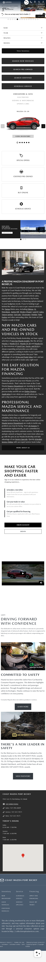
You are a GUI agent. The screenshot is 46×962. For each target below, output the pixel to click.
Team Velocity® (39, 942)
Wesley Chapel (26, 312)
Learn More (23, 707)
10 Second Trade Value (24, 357)
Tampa (7, 309)
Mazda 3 (5, 344)
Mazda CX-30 (25, 344)
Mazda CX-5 (14, 344)
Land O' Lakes (38, 312)
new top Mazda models (20, 341)
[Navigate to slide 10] (28, 19)
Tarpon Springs (7, 315)
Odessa (30, 309)
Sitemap (5, 944)
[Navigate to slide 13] (35, 19)
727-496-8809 (15, 808)
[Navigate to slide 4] (15, 19)
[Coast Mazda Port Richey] (23, 263)
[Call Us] (31, 2)
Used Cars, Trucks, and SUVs (28, 346)
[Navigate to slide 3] (12, 19)
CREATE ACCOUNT (23, 525)
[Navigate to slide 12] (33, 19)
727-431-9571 (17, 812)
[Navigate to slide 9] (26, 19)
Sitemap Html (15, 944)
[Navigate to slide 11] (31, 19)
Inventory (6, 891)
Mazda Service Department (12, 423)
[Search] (39, 2)
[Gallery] (23, 229)
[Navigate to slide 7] (22, 19)
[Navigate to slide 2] (10, 19)
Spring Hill (15, 312)
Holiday (34, 315)
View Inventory (23, 776)
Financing (34, 891)
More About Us (23, 448)
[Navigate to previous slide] (1, 229)
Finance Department (15, 386)
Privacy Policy (6, 942)
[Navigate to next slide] (44, 229)
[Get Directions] (35, 2)
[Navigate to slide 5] (17, 19)
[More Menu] (3, 8)
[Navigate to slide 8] (24, 19)
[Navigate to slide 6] (19, 19)
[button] (23, 856)
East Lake (17, 315)
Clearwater (26, 315)
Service (19, 891)
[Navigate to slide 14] (37, 19)
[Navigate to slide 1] (8, 19)
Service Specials (21, 439)
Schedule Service (23, 209)
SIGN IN (23, 531)
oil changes (32, 426)
